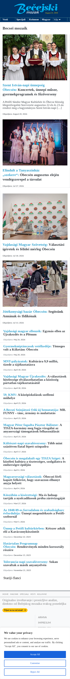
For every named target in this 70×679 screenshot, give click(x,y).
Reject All (35, 672)
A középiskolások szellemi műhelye (28, 396)
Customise (35, 663)
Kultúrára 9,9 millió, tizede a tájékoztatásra (30, 362)
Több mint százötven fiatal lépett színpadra (32, 444)
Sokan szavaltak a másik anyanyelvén (30, 563)
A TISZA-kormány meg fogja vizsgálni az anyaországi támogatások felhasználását (32, 428)
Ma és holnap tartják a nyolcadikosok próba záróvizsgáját (34, 496)
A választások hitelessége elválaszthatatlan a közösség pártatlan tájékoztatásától (34, 380)
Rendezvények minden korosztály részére (33, 547)
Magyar (46, 19)
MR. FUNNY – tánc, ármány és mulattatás (34, 411)
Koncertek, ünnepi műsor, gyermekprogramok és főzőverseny (30, 89)
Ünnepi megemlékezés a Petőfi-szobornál (34, 513)
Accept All (35, 654)
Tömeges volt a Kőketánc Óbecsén (34, 347)
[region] (35, 653)
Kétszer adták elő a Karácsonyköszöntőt (34, 530)
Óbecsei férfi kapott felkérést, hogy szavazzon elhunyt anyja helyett (32, 480)
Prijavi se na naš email (14, 610)
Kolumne (34, 19)
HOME (5, 594)
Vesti (5, 19)
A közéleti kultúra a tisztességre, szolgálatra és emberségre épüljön (34, 461)
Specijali (20, 19)
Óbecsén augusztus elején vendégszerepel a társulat (31, 174)
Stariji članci (12, 578)
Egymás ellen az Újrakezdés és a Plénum (34, 332)
